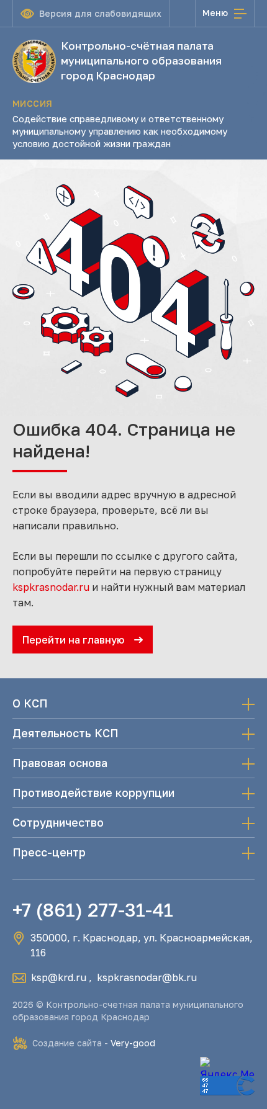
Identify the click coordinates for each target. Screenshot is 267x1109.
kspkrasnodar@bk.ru (147, 977)
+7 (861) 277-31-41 (92, 910)
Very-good (133, 1043)
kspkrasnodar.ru (50, 587)
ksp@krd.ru (58, 977)
